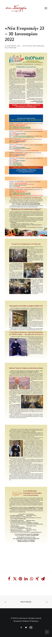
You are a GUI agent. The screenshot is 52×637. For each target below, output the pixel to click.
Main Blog (26, 602)
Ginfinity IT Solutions (30, 621)
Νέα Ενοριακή (10, 48)
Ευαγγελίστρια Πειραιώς (34, 46)
